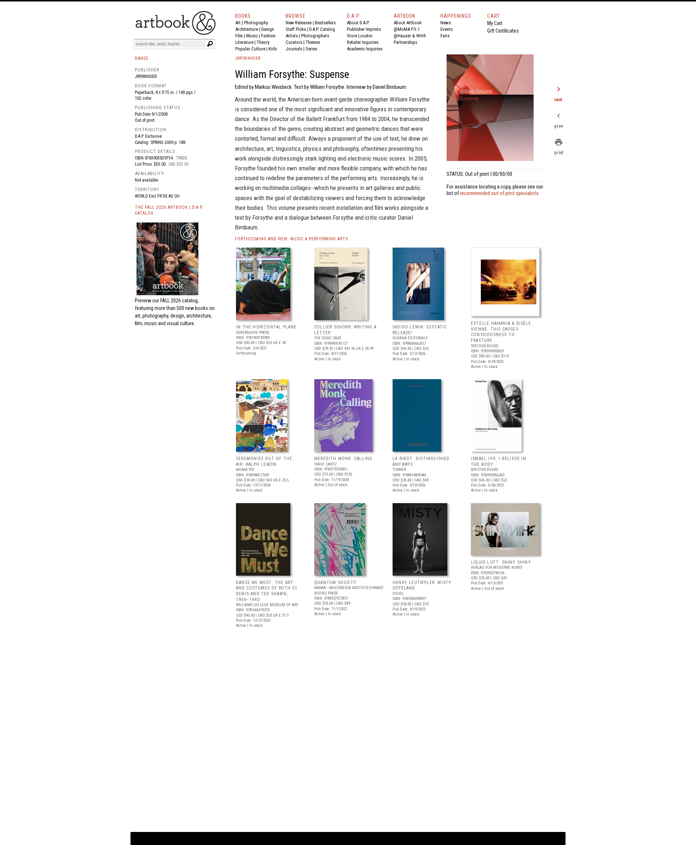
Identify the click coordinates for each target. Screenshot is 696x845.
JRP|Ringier (146, 76)
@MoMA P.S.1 (407, 29)
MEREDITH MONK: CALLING (343, 458)
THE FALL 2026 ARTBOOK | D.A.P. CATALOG (169, 210)
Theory (263, 42)
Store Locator (360, 35)
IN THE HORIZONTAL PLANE (266, 327)
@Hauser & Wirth (410, 35)
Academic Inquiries (364, 48)
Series (311, 48)
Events (446, 29)
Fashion (268, 35)
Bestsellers (325, 22)
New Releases (299, 22)
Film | (240, 35)
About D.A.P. (358, 22)
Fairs (445, 35)
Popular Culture (250, 48)
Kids (273, 48)
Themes (313, 42)
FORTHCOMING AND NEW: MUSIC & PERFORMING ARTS (291, 238)
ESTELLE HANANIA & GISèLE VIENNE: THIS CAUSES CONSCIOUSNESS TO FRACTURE (501, 332)
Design (267, 29)
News (445, 22)
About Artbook (408, 22)
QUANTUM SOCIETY (335, 582)
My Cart (494, 23)
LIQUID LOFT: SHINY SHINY (501, 562)
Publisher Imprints (364, 29)
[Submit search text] (210, 43)
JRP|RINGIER (248, 58)
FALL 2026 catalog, (179, 300)
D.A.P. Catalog (322, 29)
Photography (256, 22)
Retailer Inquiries (362, 42)
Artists (292, 35)
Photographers (315, 35)
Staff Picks (296, 29)
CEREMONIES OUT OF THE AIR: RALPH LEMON (264, 461)
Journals (294, 48)
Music (252, 35)
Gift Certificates (503, 31)
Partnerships (405, 42)
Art (238, 22)
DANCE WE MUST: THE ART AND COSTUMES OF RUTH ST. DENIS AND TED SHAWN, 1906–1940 (267, 591)
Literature (244, 42)
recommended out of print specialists (499, 193)
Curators (294, 42)
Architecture (246, 29)
